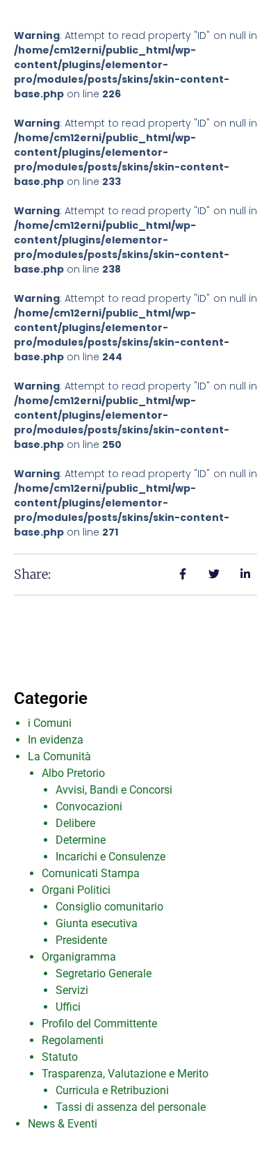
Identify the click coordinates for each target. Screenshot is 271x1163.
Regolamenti (73, 1040)
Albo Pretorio (73, 773)
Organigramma (79, 956)
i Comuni (50, 723)
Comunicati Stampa (91, 873)
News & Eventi (62, 1123)
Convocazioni (89, 806)
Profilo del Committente (99, 1023)
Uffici (68, 1006)
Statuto (60, 1057)
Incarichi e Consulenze (110, 856)
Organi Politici (76, 890)
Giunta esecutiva (97, 923)
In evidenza (55, 739)
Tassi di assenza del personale (131, 1107)
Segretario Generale (103, 973)
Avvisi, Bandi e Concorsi (114, 789)
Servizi (72, 990)
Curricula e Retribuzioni (112, 1090)
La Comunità (59, 756)
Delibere (75, 823)
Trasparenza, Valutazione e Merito (125, 1073)
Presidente (81, 940)
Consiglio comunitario (109, 906)
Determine (81, 840)
